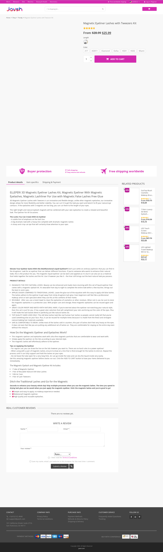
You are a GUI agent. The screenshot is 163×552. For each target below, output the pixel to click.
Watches (30, 2)
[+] (91, 57)
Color (85, 47)
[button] (135, 2)
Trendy (20, 18)
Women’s (16, 2)
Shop (14, 18)
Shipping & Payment (51, 182)
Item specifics (32, 182)
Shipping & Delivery (76, 521)
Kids (23, 2)
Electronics (53, 2)
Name (24, 429)
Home (8, 18)
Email (66, 429)
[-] (91, 61)
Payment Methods (75, 516)
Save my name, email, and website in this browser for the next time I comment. (63, 461)
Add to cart (117, 59)
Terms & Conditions (69, 457)
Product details (15, 182)
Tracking (102, 519)
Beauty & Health (41, 2)
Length (86, 37)
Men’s (8, 2)
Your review (26, 448)
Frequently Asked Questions (110, 516)
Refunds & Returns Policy (78, 519)
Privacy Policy (42, 516)
